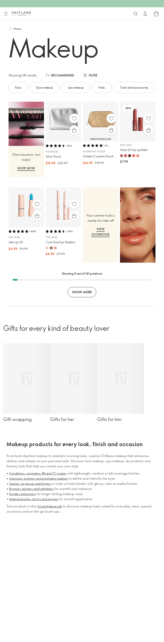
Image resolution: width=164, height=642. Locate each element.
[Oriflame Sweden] (21, 13)
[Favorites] (74, 118)
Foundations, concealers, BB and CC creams (37, 473)
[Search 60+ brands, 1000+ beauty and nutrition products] (135, 13)
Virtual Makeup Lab (49, 506)
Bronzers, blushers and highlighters (31, 489)
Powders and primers (22, 494)
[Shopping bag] (156, 13)
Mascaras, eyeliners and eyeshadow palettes (38, 478)
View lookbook (101, 231)
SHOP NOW (26, 168)
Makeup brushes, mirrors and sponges (33, 499)
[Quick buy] (74, 130)
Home (17, 29)
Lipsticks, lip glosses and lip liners (30, 484)
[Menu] (5, 13)
